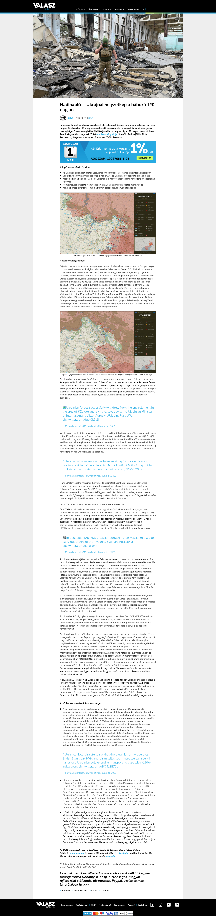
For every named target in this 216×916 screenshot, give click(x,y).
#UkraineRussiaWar (120, 415)
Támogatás (94, 9)
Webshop (119, 9)
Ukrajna (104, 890)
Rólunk (80, 9)
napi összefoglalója (107, 134)
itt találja (110, 856)
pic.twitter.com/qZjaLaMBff (80, 545)
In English (133, 9)
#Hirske (100, 411)
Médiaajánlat (105, 905)
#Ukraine (68, 461)
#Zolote (83, 411)
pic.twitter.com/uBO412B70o (98, 766)
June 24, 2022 (109, 476)
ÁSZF (93, 905)
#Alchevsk (90, 537)
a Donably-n (88, 877)
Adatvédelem (82, 905)
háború (65, 890)
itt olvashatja (122, 853)
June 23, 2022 (107, 426)
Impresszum (67, 905)
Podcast (107, 9)
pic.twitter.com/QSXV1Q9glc (123, 469)
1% (143, 9)
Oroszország (79, 890)
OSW (70, 118)
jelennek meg (77, 853)
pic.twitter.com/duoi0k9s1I (80, 419)
